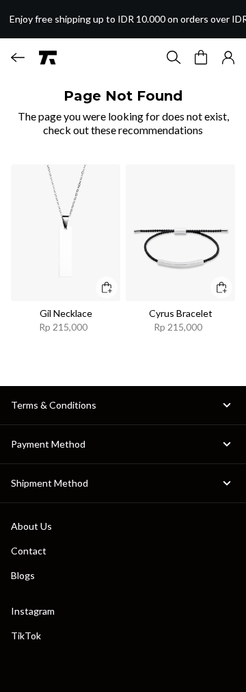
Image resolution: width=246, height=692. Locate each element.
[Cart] (201, 57)
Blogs (23, 575)
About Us (31, 526)
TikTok (26, 635)
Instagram (33, 611)
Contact (28, 550)
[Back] (17, 57)
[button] (228, 57)
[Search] (173, 57)
